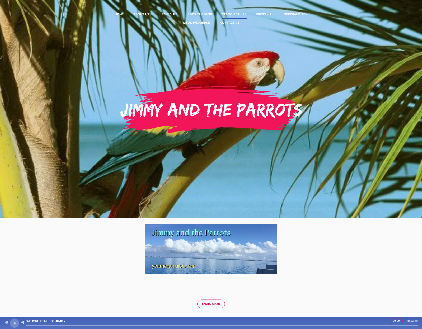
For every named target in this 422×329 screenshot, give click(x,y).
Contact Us (230, 22)
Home (119, 14)
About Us (141, 14)
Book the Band (199, 14)
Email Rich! (211, 304)
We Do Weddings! (196, 22)
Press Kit (264, 14)
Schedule (169, 14)
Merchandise (294, 14)
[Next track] (22, 322)
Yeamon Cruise (234, 14)
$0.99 (396, 321)
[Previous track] (6, 322)
